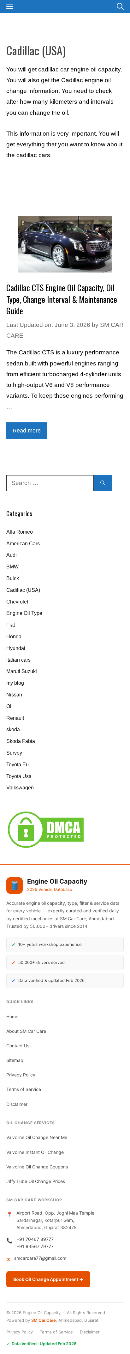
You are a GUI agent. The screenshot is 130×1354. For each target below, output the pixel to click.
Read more (27, 430)
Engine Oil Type (24, 613)
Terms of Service (23, 1089)
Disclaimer (16, 1104)
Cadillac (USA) (23, 590)
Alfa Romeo (19, 532)
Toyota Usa (19, 776)
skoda (13, 729)
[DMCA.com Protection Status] (45, 847)
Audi (11, 555)
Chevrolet (17, 601)
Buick (12, 578)
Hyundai (15, 648)
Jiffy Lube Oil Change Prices (35, 1181)
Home (12, 1016)
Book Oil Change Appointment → (48, 1279)
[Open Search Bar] (120, 6)
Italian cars (18, 660)
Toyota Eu (17, 764)
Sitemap (14, 1060)
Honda (13, 636)
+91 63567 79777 (35, 1246)
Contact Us (17, 1045)
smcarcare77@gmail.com (40, 1258)
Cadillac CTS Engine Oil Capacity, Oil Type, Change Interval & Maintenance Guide (61, 299)
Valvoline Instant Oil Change (35, 1152)
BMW (12, 566)
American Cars (23, 543)
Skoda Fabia (20, 741)
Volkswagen (20, 787)
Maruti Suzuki (21, 671)
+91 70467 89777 (35, 1239)
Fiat (10, 625)
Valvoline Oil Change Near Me (36, 1137)
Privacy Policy (20, 1074)
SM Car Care (43, 1320)
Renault (15, 718)
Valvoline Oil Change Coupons (37, 1166)
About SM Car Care (26, 1031)
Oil (9, 706)
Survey (14, 753)
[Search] (103, 483)
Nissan (14, 694)
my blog (15, 683)
